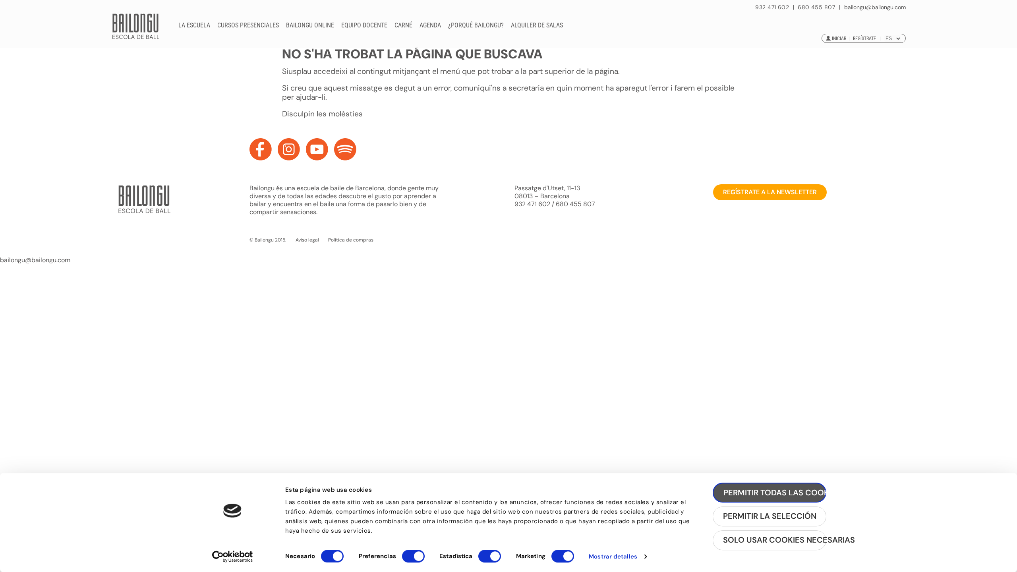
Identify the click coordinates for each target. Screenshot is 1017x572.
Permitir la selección (769, 516)
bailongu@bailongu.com (875, 7)
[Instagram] (289, 149)
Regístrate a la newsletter (770, 192)
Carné (403, 25)
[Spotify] (345, 149)
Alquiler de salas (537, 25)
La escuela (194, 25)
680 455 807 (816, 7)
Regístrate (864, 38)
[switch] (413, 560)
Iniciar (839, 38)
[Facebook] (260, 149)
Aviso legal (307, 240)
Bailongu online (310, 25)
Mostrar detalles (613, 556)
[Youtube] (317, 149)
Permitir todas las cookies (774, 492)
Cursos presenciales (248, 25)
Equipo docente (364, 25)
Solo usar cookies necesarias (774, 540)
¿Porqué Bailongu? (476, 25)
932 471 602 (773, 7)
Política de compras (350, 240)
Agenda (430, 25)
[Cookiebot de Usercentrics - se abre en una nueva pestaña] (232, 556)
